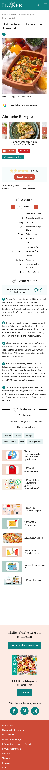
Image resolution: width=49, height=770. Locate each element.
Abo (4, 768)
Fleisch (21, 15)
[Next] (44, 130)
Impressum (7, 725)
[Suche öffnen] (38, 5)
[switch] (38, 290)
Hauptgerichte (34, 442)
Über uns (6, 753)
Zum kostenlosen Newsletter (24, 645)
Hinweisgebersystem (11, 749)
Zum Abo (24, 692)
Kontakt (6, 763)
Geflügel (29, 15)
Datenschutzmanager (12, 739)
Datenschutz (8, 735)
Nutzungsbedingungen (13, 730)
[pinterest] (24, 711)
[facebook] (14, 711)
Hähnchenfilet (8, 18)
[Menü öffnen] (45, 4)
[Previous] (4, 130)
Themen (6, 758)
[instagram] (35, 711)
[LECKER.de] (12, 5)
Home (5, 15)
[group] (24, 134)
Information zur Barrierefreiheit (17, 744)
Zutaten (12, 15)
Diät (22, 442)
